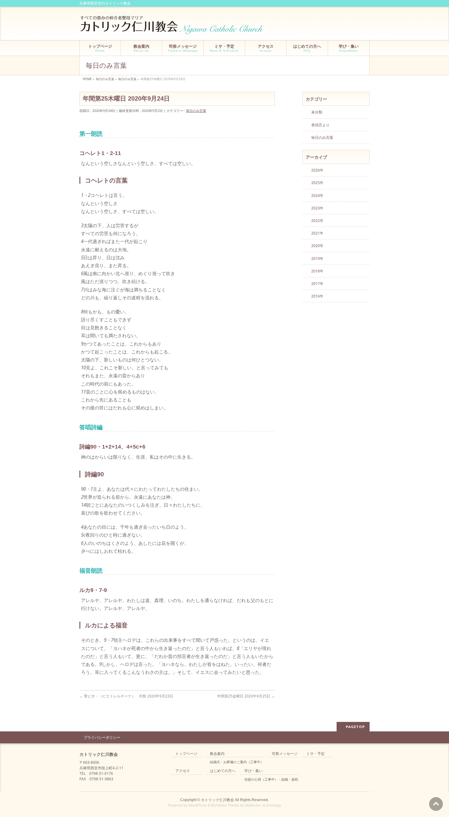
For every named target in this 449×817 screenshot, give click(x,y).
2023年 (317, 208)
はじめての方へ (222, 771)
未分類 (316, 112)
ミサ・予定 (315, 754)
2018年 (317, 271)
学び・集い (253, 771)
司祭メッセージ (285, 754)
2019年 (317, 258)
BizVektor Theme (225, 805)
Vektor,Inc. (253, 805)
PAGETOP (355, 727)
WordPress (197, 805)
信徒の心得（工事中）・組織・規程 (271, 779)
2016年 (317, 296)
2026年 (317, 170)
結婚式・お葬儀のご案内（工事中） (237, 762)
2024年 (317, 195)
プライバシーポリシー (102, 737)
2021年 (317, 233)
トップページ (186, 754)
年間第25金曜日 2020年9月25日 (246, 696)
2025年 (317, 182)
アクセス (182, 771)
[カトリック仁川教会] (172, 27)
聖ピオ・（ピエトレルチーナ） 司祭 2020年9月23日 (126, 696)
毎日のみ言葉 (196, 110)
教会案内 (217, 754)
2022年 (317, 220)
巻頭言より (320, 125)
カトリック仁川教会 (217, 800)
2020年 (317, 245)
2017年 (317, 283)
